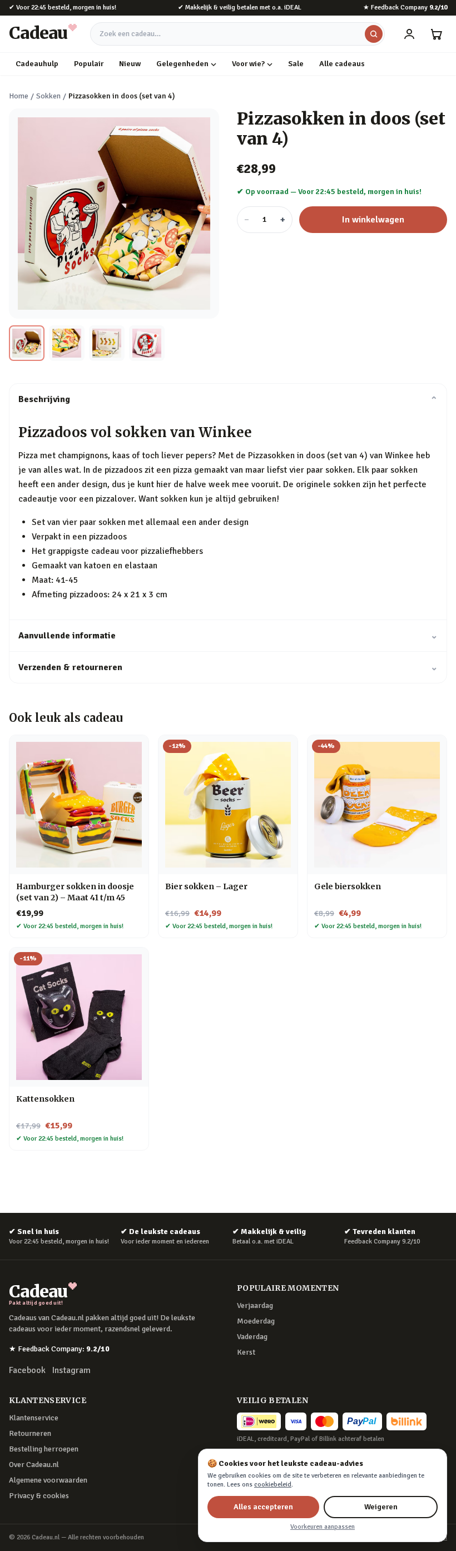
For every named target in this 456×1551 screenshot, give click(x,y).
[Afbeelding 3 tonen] (107, 343)
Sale (296, 63)
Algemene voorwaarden (48, 1480)
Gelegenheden (182, 63)
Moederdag (256, 1321)
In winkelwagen (373, 219)
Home (18, 96)
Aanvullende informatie (228, 635)
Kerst (246, 1352)
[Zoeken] (374, 34)
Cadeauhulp (37, 63)
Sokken (48, 96)
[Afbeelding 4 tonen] (147, 343)
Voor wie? (248, 63)
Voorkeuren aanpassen (322, 1527)
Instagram (71, 1370)
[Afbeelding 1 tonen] (26, 343)
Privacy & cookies (39, 1495)
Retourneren (30, 1433)
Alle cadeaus (342, 63)
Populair (88, 63)
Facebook (27, 1370)
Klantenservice (33, 1418)
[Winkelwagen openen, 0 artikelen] (436, 34)
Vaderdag (252, 1336)
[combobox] (237, 34)
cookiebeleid (272, 1484)
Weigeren (381, 1507)
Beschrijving (228, 399)
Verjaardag (255, 1305)
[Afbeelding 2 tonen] (67, 343)
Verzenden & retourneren (228, 667)
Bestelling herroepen (43, 1449)
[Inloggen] (409, 34)
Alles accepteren (263, 1507)
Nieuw (130, 63)
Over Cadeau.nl (34, 1464)
